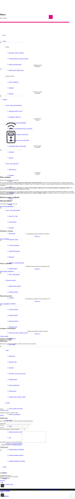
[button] (37, 37)
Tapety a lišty (9, 420)
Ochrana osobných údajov (43, 489)
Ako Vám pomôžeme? (5, 429)
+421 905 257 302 (4, 410)
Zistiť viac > (37, 236)
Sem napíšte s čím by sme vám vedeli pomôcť (11, 442)
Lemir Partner (52, 489)
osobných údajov (17, 444)
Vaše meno (3, 423)
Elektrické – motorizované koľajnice (14, 443)
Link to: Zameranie (4, 238)
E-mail (2, 427)
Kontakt (58, 489)
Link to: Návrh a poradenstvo (7, 206)
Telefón (2, 425)
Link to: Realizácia (4, 303)
